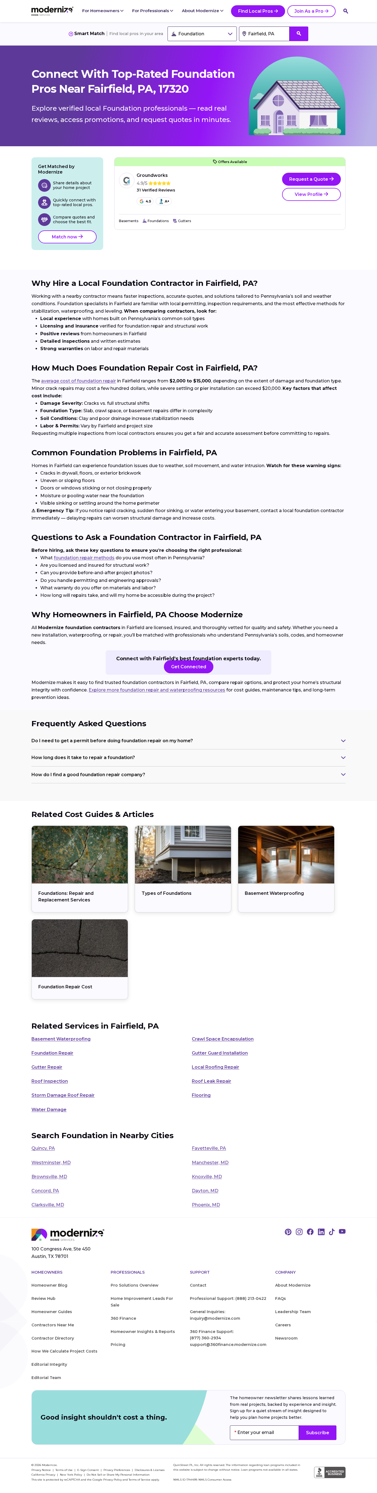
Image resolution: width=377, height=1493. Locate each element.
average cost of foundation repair (78, 381)
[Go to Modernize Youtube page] (342, 1232)
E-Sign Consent (88, 1470)
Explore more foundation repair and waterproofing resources (157, 690)
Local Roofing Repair (215, 1067)
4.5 (148, 201)
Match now (65, 236)
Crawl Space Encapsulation (223, 1039)
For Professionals (151, 10)
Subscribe (317, 1432)
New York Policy (71, 1474)
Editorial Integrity (49, 1364)
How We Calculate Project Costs (64, 1351)
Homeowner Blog (49, 1285)
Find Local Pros (255, 11)
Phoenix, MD (206, 1204)
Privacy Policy (112, 1479)
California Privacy (43, 1474)
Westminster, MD (51, 1162)
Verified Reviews (156, 190)
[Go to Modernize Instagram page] (299, 1232)
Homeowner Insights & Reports (143, 1331)
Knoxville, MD (207, 1176)
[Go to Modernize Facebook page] (310, 1232)
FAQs (280, 1298)
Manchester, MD (210, 1162)
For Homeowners (101, 10)
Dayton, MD (205, 1190)
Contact (198, 1285)
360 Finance (123, 1318)
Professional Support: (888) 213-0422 (228, 1298)
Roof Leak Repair (211, 1081)
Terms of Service (139, 1479)
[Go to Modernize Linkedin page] (321, 1232)
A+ (167, 201)
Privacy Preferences (117, 1470)
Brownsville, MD (49, 1176)
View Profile (309, 194)
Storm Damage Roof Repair (63, 1095)
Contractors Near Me (52, 1324)
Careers (283, 1324)
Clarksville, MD (47, 1204)
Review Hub (43, 1298)
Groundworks (152, 175)
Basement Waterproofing (274, 893)
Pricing (118, 1344)
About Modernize (201, 10)
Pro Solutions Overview (134, 1285)
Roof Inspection (49, 1081)
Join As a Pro (308, 11)
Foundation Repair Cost (65, 986)
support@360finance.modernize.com (228, 1344)
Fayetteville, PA (209, 1148)
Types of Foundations (167, 893)
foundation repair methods (84, 557)
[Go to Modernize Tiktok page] (331, 1232)
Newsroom (286, 1338)
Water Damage (49, 1109)
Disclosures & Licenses (149, 1470)
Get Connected (188, 666)
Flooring (201, 1095)
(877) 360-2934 (205, 1337)
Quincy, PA (43, 1148)
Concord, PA (45, 1190)
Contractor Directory (52, 1338)
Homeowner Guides (51, 1311)
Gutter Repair (46, 1067)
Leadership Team (293, 1311)
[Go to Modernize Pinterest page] (288, 1232)
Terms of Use (64, 1470)
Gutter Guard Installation (220, 1053)
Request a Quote (309, 179)
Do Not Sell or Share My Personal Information (118, 1474)
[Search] (346, 11)
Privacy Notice (41, 1470)
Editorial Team (46, 1377)
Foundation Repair (52, 1053)
